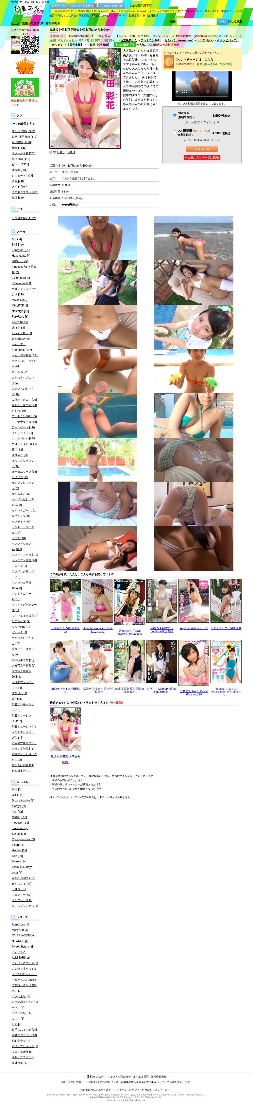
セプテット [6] (21, 521)
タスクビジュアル (228, 40)
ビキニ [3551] (20, 164)
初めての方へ (103, 15)
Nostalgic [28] (20, 311)
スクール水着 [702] (24, 153)
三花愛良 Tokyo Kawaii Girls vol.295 (194, 692)
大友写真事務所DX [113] (21, 673)
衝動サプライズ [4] (23, 1057)
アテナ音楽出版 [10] (24, 422)
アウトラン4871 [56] (25, 416)
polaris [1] (18, 845)
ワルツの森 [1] (21, 627)
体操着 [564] (19, 170)
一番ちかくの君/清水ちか (65, 629)
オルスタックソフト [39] (23, 463)
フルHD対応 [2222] (24, 131)
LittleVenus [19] (21, 283)
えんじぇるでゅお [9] (25, 963)
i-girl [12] (17, 811)
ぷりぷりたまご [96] (24, 399)
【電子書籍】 (75, 44)
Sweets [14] (19, 861)
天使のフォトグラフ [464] (23, 685)
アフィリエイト (164, 1090)
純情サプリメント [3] (25, 1046)
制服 (25, 23)
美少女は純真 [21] (23, 765)
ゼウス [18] (19, 538)
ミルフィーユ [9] (22, 900)
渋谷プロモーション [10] (23, 707)
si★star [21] (19, 850)
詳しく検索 (235, 21)
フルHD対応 (69, 178)
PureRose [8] (20, 316)
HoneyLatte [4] (21, 255)
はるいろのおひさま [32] (23, 391)
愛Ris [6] (17, 699)
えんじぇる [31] (21, 883)
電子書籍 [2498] (22, 142)
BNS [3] (16, 789)
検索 (173, 21)
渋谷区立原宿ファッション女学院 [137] (24, 745)
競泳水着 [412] (21, 159)
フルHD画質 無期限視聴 (193, 132)
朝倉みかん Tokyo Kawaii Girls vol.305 (129, 632)
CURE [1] (18, 795)
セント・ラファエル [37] (23, 529)
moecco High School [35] (20, 831)
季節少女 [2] (19, 693)
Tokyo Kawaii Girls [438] (20, 324)
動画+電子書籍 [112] (24, 136)
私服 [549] (18, 197)
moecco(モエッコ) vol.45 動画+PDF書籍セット (226, 692)
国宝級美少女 (129, 40)
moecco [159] (20, 822)
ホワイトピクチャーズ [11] (24, 607)
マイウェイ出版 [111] (25, 615)
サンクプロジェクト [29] (23, 485)
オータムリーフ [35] (24, 471)
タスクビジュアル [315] (21, 546)
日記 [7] (16, 1024)
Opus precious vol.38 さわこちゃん (98, 629)
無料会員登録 (150, 15)
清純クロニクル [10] (24, 1035)
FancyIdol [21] (21, 250)
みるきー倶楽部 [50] (24, 405)
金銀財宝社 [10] (21, 771)
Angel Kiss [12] (21, 924)
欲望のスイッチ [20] (24, 1029)
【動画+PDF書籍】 (99, 44)
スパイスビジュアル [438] (23, 502)
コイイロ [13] (20, 477)
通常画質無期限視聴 (186, 115)
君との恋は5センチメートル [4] (25, 1004)
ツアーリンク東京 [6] (25, 555)
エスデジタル (205, 40)
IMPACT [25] (20, 261)
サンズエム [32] (21, 494)
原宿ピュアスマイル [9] (23, 651)
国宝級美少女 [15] (23, 660)
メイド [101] (19, 186)
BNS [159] (18, 244)
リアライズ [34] (21, 621)
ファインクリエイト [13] (23, 574)
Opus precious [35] (24, 839)
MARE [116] (19, 817)
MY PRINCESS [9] (23, 935)
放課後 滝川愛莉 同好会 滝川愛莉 (131, 690)
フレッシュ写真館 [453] (21, 585)
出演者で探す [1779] (24, 218)
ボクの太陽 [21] (21, 996)
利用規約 (147, 1090)
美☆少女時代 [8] (22, 1052)
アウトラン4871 (151, 40)
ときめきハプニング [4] (23, 380)
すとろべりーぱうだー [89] (24, 363)
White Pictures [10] (23, 878)
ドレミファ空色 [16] (24, 560)
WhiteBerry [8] (21, 339)
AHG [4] (17, 239)
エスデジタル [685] (24, 438)
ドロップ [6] (19, 566)
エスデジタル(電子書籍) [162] (25, 446)
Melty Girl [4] (20, 930)
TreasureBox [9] (22, 333)
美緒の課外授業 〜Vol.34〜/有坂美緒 (161, 629)
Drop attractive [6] (23, 800)
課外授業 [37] (20, 1063)
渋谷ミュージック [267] (21, 718)
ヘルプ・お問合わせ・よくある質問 (128, 1076)
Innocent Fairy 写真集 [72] (24, 269)
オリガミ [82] (20, 455)
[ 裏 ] (71, 152)
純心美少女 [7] (21, 1040)
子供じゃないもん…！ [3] (21, 1015)
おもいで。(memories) (178, 40)
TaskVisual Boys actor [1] (22, 869)
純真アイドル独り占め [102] (24, 757)
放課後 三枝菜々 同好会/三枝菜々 (98, 690)
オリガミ (57, 44)
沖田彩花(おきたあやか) (77, 165)
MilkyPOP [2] (20, 305)
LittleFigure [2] (21, 278)
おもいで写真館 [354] (25, 355)
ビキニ (91, 178)
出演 (54, 165)
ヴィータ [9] (19, 632)
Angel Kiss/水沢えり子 (194, 628)
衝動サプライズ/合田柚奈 (65, 690)
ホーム (15, 23)
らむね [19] (19, 411)
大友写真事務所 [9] (23, 665)
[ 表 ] (61, 152)
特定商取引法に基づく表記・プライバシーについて (110, 1090)
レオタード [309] (22, 175)
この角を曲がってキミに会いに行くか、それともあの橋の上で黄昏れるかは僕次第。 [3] (24, 980)
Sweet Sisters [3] (22, 946)
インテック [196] (22, 433)
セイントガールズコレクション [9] (24, 513)
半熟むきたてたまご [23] (23, 640)
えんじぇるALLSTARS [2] (21, 954)
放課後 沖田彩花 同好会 (65, 756)
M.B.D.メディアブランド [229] (24, 291)
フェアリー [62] (21, 894)
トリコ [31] (19, 889)
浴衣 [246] (18, 181)
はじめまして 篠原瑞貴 (226, 628)
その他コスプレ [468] (25, 192)
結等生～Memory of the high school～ (162, 690)
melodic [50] (19, 300)
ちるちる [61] (20, 372)
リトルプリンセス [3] (25, 906)
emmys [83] (19, 806)
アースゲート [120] (24, 427)
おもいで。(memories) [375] (22, 347)
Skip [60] (17, 856)
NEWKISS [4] (20, 941)
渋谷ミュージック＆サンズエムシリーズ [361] (24, 731)
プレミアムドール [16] (21, 596)
